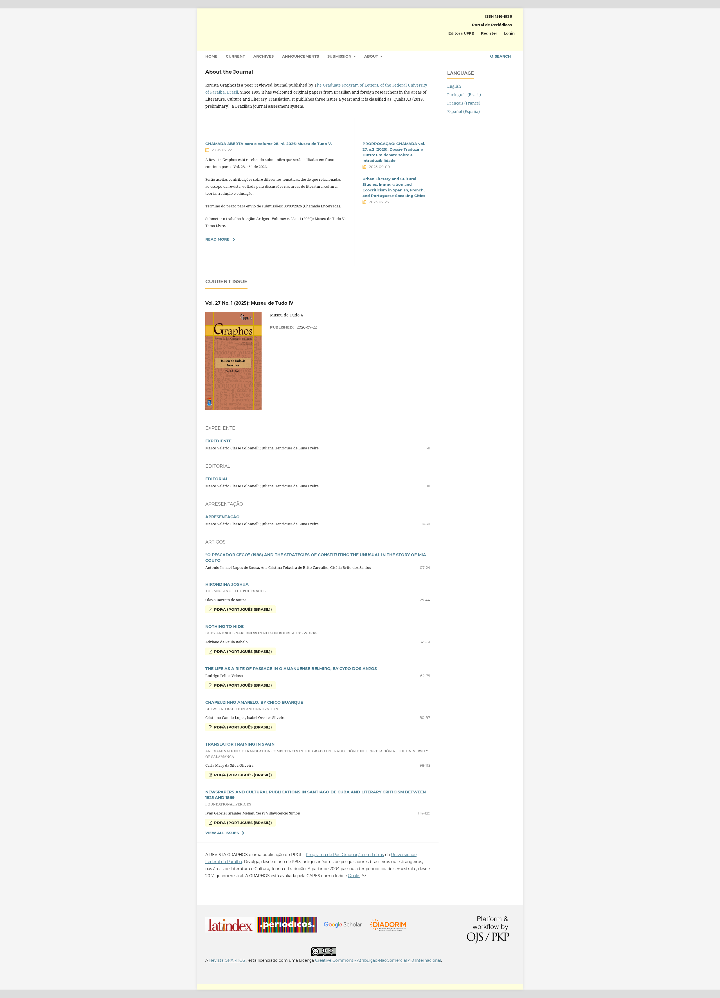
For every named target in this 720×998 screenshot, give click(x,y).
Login (509, 33)
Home (211, 56)
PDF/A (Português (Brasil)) (242, 609)
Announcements (300, 56)
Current (235, 56)
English (454, 86)
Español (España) (463, 111)
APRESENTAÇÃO (222, 516)
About (371, 56)
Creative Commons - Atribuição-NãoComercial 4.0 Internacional (378, 960)
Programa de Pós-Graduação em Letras (345, 854)
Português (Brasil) (464, 94)
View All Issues (222, 832)
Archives (263, 56)
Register (489, 33)
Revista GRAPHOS (227, 960)
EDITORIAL (216, 478)
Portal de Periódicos (492, 24)
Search (502, 56)
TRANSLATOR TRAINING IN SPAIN (316, 750)
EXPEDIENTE (218, 440)
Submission (340, 56)
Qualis (354, 875)
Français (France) (463, 103)
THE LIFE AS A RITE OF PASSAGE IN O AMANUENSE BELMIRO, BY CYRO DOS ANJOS (291, 668)
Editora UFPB (461, 33)
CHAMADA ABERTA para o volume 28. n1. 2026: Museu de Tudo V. (268, 143)
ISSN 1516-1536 (498, 16)
